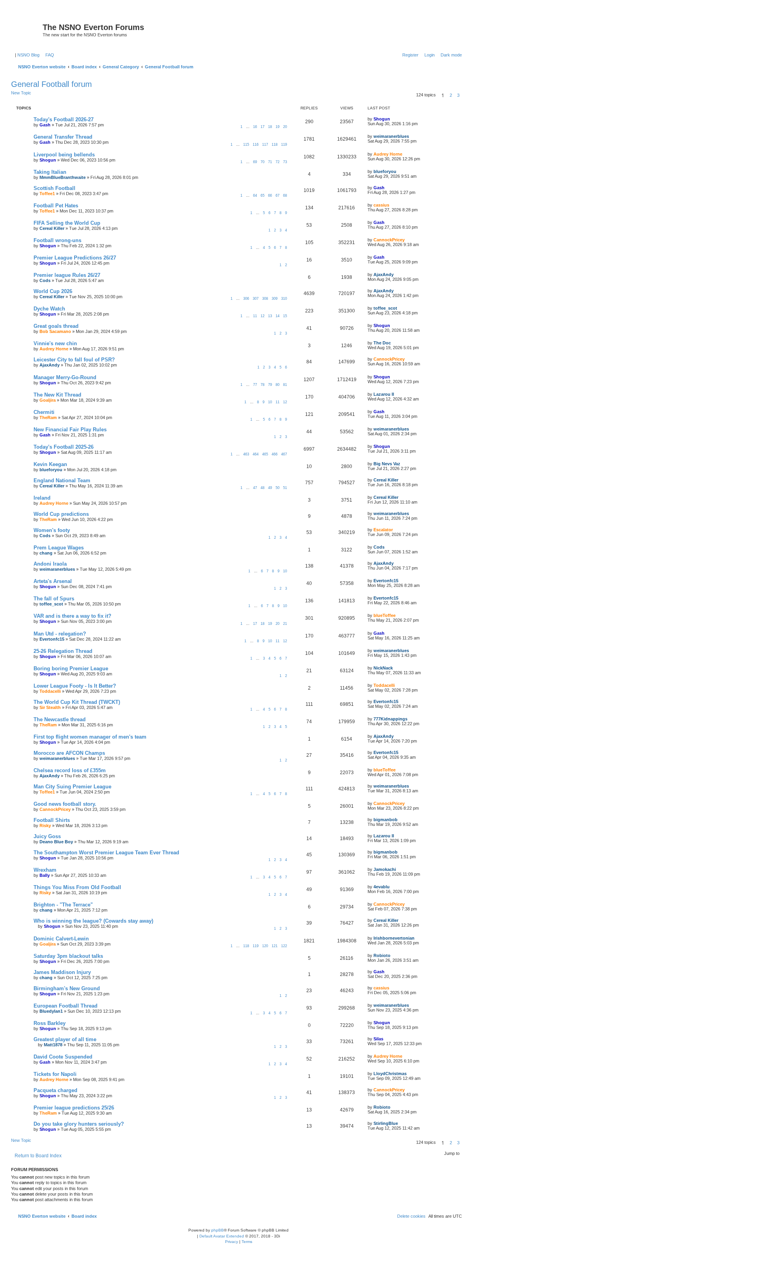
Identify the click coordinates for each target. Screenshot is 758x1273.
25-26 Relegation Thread (63, 651)
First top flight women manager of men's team (90, 737)
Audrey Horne (387, 154)
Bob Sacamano (55, 331)
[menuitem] (48, 55)
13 (270, 316)
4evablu (381, 886)
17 (263, 127)
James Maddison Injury (62, 972)
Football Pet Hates (56, 206)
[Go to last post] (392, 119)
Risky (45, 825)
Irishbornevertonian (394, 938)
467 (284, 454)
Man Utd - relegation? (60, 634)
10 (270, 402)
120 (265, 946)
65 (263, 195)
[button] (464, 95)
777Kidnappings (390, 718)
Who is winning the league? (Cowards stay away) (93, 921)
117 (265, 145)
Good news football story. (65, 804)
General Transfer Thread (63, 137)
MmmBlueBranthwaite (62, 177)
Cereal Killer (51, 228)
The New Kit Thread (57, 395)
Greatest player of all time (65, 1039)
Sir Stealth (50, 707)
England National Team (62, 480)
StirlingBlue (385, 1123)
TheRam (48, 417)
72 (278, 162)
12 (263, 316)
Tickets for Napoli (55, 1074)
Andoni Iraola (50, 564)
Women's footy (52, 530)
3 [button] (458, 95)
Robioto (381, 955)
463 (246, 454)
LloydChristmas (390, 1073)
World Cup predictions (61, 514)
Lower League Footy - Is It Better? (75, 686)
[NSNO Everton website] (28, 29)
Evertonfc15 (385, 580)
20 (285, 127)
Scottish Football (54, 188)
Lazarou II (383, 394)
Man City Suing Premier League (72, 787)
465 (265, 454)
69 (255, 162)
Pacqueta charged (55, 1090)
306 (246, 299)
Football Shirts (52, 820)
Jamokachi (384, 869)
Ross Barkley (50, 1023)
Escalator (383, 529)
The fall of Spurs (54, 599)
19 (278, 127)
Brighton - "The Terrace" (63, 905)
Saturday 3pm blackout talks (68, 956)
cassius (381, 205)
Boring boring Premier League (71, 668)
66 (270, 195)
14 (278, 316)
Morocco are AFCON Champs (69, 753)
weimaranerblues (391, 136)
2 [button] (451, 95)
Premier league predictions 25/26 (74, 1108)
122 (284, 946)
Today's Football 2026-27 (64, 119)
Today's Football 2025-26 (64, 447)
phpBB (217, 1230)
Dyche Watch (49, 309)
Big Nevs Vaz (386, 463)
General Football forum (51, 84)
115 (246, 145)
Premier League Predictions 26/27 (75, 258)
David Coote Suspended (63, 1057)
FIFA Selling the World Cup (67, 223)
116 (256, 145)
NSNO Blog (28, 55)
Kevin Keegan (50, 464)
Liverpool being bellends (64, 155)
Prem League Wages (59, 548)
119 (284, 145)
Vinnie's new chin (55, 343)
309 (275, 299)
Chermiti (44, 412)
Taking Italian (50, 172)
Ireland (42, 498)
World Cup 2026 (53, 291)
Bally (44, 875)
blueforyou (384, 171)
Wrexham (45, 870)
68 (285, 195)
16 (255, 127)
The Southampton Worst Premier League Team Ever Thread (106, 853)
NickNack (383, 668)
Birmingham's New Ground (67, 988)
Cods (45, 280)
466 (275, 454)
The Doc (382, 342)
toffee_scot (385, 308)
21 (285, 624)
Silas (378, 1038)
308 (265, 299)
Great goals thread (56, 326)
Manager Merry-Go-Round (65, 377)
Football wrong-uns (57, 240)
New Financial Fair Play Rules (70, 429)
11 (255, 316)
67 (278, 195)
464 (256, 454)
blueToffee (384, 615)
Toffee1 (47, 193)
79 (270, 385)
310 (284, 299)
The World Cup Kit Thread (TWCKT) (77, 702)
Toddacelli (50, 691)
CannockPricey (389, 239)
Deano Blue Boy (56, 841)
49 (270, 488)
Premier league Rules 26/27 (67, 275)
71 (270, 162)
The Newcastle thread (60, 719)
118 (275, 145)
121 (275, 946)
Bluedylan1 (51, 1011)
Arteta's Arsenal (53, 581)
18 (270, 127)
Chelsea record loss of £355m (70, 770)
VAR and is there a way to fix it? (72, 616)
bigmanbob (385, 819)
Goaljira (47, 400)
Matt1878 (53, 1044)
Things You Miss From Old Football (77, 887)
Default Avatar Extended (221, 1236)
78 (263, 385)
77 (255, 385)
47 (255, 488)
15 (285, 316)
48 (263, 488)
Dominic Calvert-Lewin (61, 939)
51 (285, 488)
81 (285, 385)
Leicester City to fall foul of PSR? (74, 360)
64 (255, 195)
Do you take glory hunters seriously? (79, 1124)
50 (278, 488)
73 (285, 162)
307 (256, 299)
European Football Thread (66, 1006)
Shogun (381, 119)
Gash (45, 124)
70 (263, 162)
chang (46, 553)
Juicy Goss (47, 836)
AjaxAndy (383, 274)
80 (278, 385)
